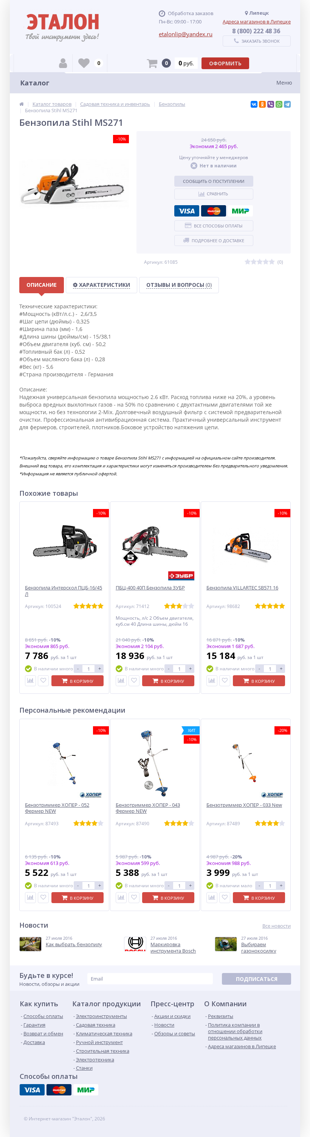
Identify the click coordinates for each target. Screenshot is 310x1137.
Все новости (276, 926)
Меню (284, 82)
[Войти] (63, 63)
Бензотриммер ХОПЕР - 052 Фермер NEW (57, 808)
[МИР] (240, 211)
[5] (272, 262)
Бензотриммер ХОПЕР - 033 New (244, 805)
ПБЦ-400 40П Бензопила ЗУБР (150, 588)
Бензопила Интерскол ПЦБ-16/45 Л (63, 591)
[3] (260, 262)
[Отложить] (43, 680)
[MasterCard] (213, 211)
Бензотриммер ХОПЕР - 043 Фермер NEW (148, 808)
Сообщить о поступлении (213, 181)
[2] (254, 262)
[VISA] (186, 211)
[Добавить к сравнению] (30, 680)
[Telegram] (287, 104)
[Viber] (270, 104)
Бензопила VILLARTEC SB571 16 (242, 588)
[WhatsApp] (279, 104)
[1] (248, 262)
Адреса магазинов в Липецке (257, 21)
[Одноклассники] (262, 104)
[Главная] (21, 104)
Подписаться (256, 978)
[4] (266, 262)
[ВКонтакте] (254, 104)
